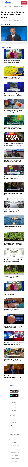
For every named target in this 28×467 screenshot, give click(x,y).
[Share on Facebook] (5, 24)
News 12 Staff (4, 20)
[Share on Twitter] (7, 24)
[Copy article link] (9, 24)
